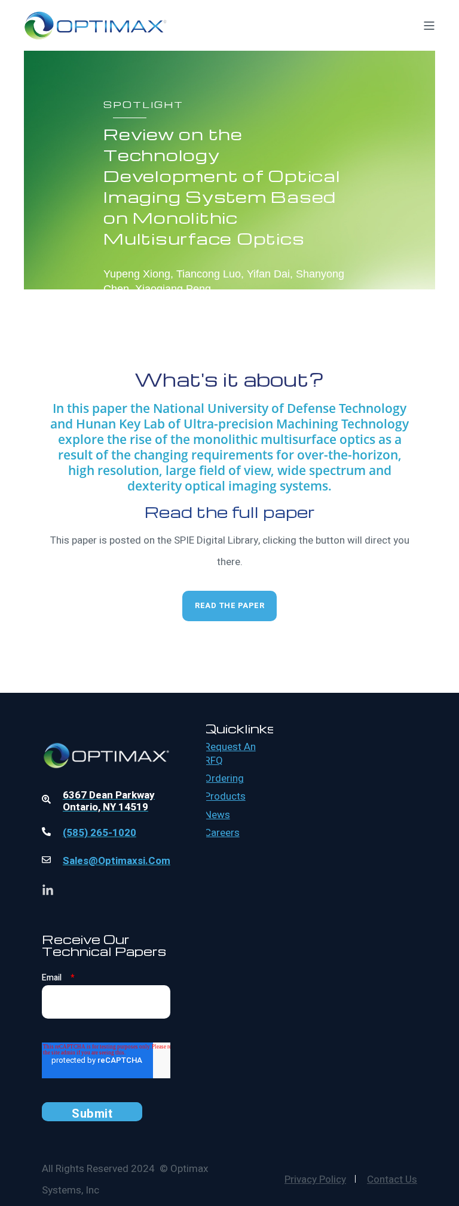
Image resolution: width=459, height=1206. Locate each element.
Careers (222, 833)
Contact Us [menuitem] (392, 1179)
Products (225, 796)
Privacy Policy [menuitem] (315, 1179)
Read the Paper (229, 605)
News (217, 815)
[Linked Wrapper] (106, 725)
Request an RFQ (230, 754)
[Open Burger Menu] (429, 26)
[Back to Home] (95, 31)
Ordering (224, 778)
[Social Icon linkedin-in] (48, 890)
